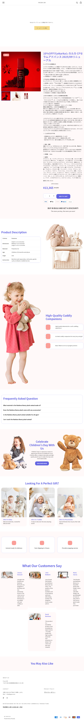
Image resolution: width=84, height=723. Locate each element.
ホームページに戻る (42, 28)
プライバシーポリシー (50, 692)
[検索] (77, 2)
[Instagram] (7, 698)
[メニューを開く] (3, 2)
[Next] (38, 70)
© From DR (7, 716)
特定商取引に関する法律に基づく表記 (12, 707)
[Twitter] (3, 698)
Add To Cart (63, 196)
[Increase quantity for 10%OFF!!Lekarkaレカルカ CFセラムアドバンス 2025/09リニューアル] (54, 196)
